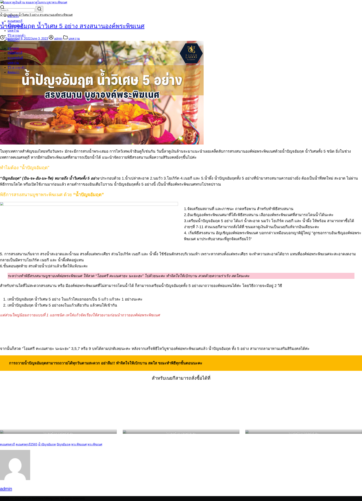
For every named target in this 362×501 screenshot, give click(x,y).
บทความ (13, 30)
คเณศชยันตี (15, 25)
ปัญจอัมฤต (64, 444)
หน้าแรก (13, 16)
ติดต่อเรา (13, 40)
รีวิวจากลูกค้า (16, 35)
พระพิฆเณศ (79, 444)
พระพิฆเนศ (94, 444)
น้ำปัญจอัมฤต (47, 444)
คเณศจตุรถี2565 (26, 444)
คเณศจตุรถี (15, 21)
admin (6, 488)
